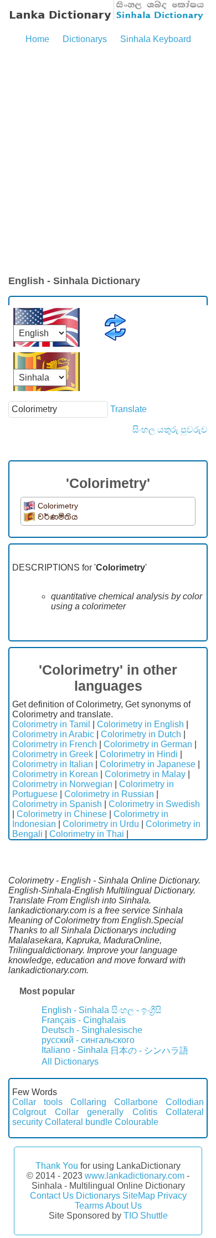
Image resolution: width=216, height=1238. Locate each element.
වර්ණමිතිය (58, 517)
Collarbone (136, 1102)
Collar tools (37, 1102)
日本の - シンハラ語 (149, 1050)
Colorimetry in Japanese (148, 764)
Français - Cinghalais (84, 1020)
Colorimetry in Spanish (57, 804)
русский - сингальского (88, 1040)
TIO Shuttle (146, 1215)
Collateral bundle (78, 1122)
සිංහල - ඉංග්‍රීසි (136, 1010)
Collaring (88, 1102)
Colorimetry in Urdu (101, 824)
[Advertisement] (108, 161)
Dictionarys (85, 39)
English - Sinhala (75, 1010)
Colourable (136, 1122)
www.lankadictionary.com (134, 1175)
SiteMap (138, 1195)
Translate (128, 409)
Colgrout (29, 1112)
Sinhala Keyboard (155, 39)
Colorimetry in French (54, 744)
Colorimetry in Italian (52, 764)
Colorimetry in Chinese (62, 814)
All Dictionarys (70, 1061)
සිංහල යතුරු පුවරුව (170, 429)
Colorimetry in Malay (145, 774)
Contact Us (52, 1195)
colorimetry (58, 505)
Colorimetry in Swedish (154, 804)
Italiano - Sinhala (75, 1050)
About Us (123, 1205)
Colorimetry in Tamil (51, 724)
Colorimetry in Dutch (141, 734)
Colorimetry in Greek (52, 754)
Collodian (185, 1102)
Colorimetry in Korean (55, 774)
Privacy (172, 1195)
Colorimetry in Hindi (139, 754)
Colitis (144, 1112)
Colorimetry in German (148, 744)
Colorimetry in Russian (109, 794)
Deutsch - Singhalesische (92, 1030)
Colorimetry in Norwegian (62, 784)
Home (37, 39)
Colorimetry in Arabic (53, 734)
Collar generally (89, 1112)
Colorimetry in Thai (86, 834)
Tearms (89, 1205)
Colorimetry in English (140, 724)
